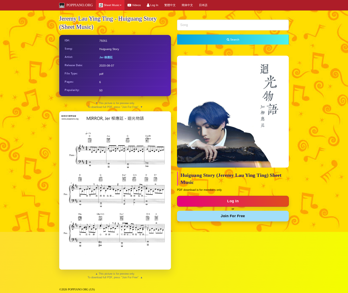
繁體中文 (170, 5)
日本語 (203, 5)
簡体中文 (187, 5)
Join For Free (233, 216)
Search (234, 39)
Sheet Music (111, 5)
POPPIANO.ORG (78, 5)
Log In (153, 5)
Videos (136, 5)
